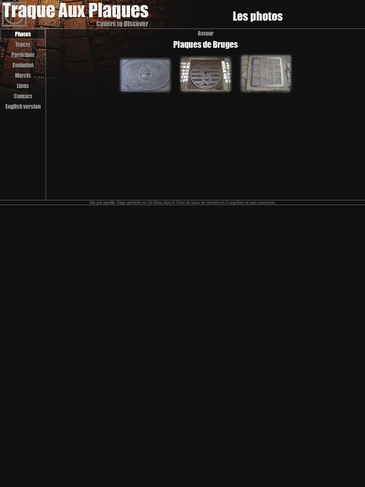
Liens (23, 85)
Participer (23, 54)
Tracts (22, 44)
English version (23, 106)
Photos (23, 34)
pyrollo (109, 202)
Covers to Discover (122, 24)
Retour (206, 33)
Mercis (23, 75)
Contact (23, 96)
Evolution (23, 65)
